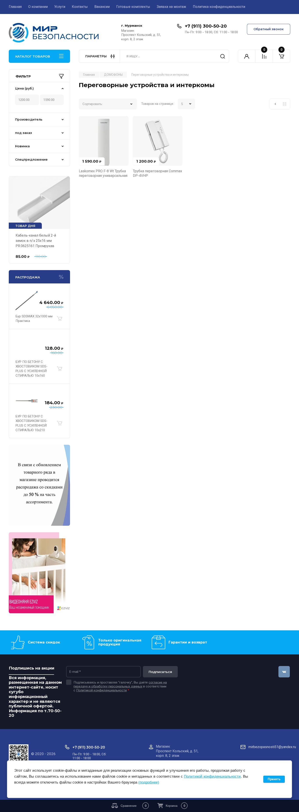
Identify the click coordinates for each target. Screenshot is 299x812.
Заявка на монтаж (171, 7)
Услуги (59, 7)
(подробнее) (148, 782)
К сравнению (84, 122)
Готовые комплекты (133, 7)
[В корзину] (59, 318)
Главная (15, 7)
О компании (38, 7)
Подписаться (160, 672)
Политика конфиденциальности (219, 7)
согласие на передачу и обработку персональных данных (120, 684)
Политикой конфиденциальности (101, 690)
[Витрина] (284, 104)
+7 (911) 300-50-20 (206, 26)
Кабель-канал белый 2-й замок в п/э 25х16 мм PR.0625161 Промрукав (36, 240)
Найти (222, 56)
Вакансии (102, 7)
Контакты (80, 7)
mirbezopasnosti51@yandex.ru (272, 747)
